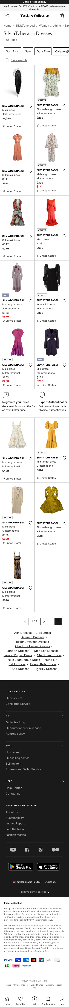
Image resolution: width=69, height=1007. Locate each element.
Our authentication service (23, 728)
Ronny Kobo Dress (43, 664)
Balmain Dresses (32, 637)
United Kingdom (20, 985)
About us (12, 812)
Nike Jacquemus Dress (24, 660)
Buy (8, 715)
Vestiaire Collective (21, 805)
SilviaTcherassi (25, 25)
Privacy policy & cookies (33, 891)
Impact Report (15, 823)
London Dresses (18, 651)
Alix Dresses (23, 633)
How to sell (13, 752)
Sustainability (15, 818)
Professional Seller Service (23, 769)
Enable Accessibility (34, 2)
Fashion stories (16, 835)
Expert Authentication (53, 402)
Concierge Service (18, 704)
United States (37, 985)
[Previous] (25, 621)
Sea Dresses (20, 669)
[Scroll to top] (58, 621)
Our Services (15, 691)
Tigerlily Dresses (45, 669)
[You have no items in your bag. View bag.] (61, 15)
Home (7, 25)
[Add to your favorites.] (30, 106)
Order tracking (15, 722)
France (8, 985)
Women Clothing (50, 25)
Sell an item (13, 763)
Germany (50, 985)
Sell (9, 745)
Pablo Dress (17, 664)
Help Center (14, 788)
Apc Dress (43, 633)
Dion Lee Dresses (46, 651)
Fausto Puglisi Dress (18, 655)
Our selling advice (18, 758)
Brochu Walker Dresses (32, 642)
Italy (34, 987)
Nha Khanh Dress (49, 655)
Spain (59, 985)
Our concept (14, 698)
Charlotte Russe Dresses (32, 646)
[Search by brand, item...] (7, 15)
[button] (61, 15)
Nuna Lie (51, 660)
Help (9, 781)
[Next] (43, 621)
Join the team (15, 829)
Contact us (13, 793)
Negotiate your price (15, 402)
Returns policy (15, 733)
